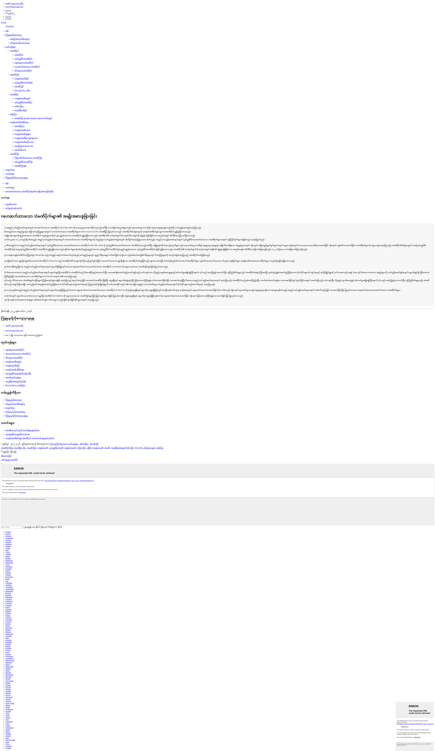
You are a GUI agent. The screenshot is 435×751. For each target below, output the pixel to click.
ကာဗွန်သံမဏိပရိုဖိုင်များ (19, 122)
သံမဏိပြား (14, 94)
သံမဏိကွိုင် (14, 75)
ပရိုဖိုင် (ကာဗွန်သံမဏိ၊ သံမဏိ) (98, 448)
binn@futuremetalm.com (14, 7)
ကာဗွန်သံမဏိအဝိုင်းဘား (24, 142)
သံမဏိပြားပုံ (19, 126)
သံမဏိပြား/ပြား (20, 448)
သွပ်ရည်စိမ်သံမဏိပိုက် (23, 59)
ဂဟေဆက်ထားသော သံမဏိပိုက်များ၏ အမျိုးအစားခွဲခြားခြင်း (29, 191)
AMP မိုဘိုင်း (94, 444)
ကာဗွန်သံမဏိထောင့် (22, 130)
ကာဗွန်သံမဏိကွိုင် (21, 79)
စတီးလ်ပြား (19, 106)
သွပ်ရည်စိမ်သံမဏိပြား (23, 102)
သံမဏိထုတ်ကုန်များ (13, 377)
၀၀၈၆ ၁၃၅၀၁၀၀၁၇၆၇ (14, 4)
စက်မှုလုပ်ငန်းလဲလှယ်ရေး (20, 43)
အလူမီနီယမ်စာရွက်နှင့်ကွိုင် (15, 381)
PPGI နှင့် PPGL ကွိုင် (22, 90)
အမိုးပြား (13, 114)
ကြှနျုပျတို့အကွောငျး (13, 35)
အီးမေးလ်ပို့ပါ (6, 456)
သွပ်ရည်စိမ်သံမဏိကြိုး (23, 162)
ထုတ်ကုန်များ (10, 47)
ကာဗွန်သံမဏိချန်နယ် (22, 134)
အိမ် (7, 31)
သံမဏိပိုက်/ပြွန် (7, 448)
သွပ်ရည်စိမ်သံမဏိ (56, 448)
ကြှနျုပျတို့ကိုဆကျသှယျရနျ (16, 178)
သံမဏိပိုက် (14, 51)
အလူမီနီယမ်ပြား (20, 110)
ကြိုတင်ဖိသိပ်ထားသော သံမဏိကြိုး (28, 158)
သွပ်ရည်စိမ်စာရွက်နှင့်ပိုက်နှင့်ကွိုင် (18, 373)
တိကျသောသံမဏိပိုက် (23, 71)
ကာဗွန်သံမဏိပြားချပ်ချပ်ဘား (26, 138)
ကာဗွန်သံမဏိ (42, 448)
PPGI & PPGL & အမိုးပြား (15, 385)
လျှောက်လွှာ (10, 170)
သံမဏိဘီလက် (20, 150)
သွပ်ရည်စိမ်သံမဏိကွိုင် (23, 82)
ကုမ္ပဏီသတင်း (11, 204)
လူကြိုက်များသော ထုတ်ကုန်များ (66, 444)
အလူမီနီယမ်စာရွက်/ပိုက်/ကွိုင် (122, 448)
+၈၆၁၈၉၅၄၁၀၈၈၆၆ (9, 460)
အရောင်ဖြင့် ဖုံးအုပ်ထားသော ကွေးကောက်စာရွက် (33, 118)
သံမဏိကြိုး (14, 154)
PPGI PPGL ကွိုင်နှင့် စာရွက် (145, 448)
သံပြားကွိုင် (81, 448)
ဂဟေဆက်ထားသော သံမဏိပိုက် (27, 67)
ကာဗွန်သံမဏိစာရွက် (22, 98)
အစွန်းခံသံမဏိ (70, 448)
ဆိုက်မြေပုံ (84, 444)
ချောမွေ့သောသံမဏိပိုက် (23, 63)
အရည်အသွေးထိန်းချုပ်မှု (19, 39)
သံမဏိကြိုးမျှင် (20, 166)
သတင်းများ (9, 174)
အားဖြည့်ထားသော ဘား (23, 146)
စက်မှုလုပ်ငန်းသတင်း (13, 208)
